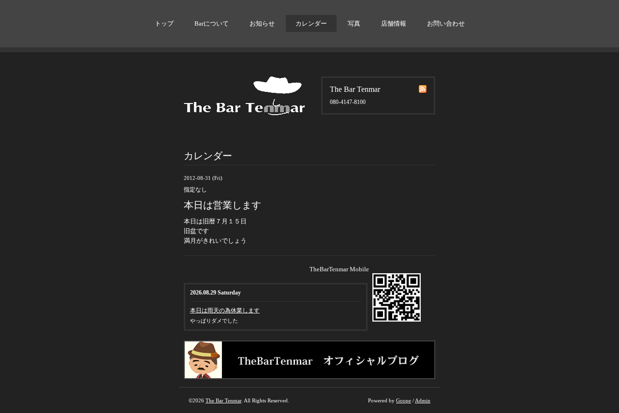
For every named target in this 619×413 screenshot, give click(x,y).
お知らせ (262, 23)
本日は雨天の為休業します (225, 310)
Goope (403, 400)
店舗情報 (393, 23)
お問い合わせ (446, 23)
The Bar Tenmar (223, 400)
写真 (354, 23)
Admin (422, 400)
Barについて (211, 23)
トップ (164, 23)
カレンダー (311, 23)
